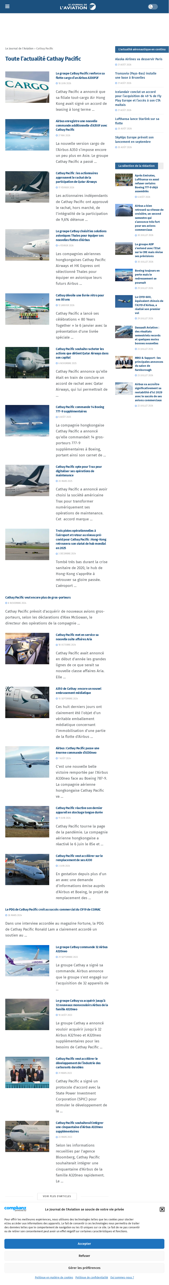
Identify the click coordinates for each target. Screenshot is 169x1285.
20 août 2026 (124, 128)
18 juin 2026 (64, 83)
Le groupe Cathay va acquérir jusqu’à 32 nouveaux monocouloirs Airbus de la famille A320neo (82, 1005)
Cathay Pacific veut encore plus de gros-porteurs (38, 597)
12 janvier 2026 (66, 305)
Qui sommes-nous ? (122, 1277)
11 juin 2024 (64, 818)
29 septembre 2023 (68, 957)
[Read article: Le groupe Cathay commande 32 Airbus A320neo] (27, 960)
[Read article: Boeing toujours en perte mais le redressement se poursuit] (124, 275)
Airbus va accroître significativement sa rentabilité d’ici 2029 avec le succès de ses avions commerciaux (148, 392)
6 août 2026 (143, 197)
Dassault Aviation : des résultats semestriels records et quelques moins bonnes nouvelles (147, 335)
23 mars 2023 (65, 1137)
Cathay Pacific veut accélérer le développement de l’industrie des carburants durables (78, 1063)
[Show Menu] (7, 6)
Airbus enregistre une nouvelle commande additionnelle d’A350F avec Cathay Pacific (81, 125)
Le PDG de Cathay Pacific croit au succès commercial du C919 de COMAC (53, 909)
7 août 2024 (64, 758)
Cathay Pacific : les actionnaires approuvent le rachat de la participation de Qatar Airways (77, 177)
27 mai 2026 (64, 135)
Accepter (84, 1244)
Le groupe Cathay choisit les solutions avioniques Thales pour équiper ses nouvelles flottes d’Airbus (81, 235)
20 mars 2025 (65, 481)
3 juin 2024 (64, 866)
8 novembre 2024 (16, 603)
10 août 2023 (65, 1015)
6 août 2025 (64, 417)
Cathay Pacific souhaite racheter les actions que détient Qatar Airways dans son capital (82, 353)
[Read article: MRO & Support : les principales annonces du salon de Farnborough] (124, 362)
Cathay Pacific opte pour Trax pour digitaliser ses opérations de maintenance (79, 471)
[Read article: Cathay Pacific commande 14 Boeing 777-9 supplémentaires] (27, 420)
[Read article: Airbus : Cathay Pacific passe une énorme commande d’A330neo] (27, 762)
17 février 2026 (66, 187)
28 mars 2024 (14, 915)
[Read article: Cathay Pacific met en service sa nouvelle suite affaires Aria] (27, 648)
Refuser (84, 1256)
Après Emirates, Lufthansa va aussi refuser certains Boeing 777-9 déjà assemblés (147, 183)
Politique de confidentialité (91, 1277)
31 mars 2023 (65, 1073)
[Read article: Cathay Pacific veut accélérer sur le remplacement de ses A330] (27, 869)
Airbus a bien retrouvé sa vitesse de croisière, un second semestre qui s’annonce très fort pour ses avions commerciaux (149, 217)
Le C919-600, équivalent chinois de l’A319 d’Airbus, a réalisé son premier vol (149, 305)
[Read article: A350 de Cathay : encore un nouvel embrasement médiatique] (27, 702)
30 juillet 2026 (145, 235)
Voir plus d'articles (57, 1196)
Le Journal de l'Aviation (19, 48)
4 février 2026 (65, 245)
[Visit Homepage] (78, 6)
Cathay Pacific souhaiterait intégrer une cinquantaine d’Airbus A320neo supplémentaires (80, 1127)
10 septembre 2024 (68, 698)
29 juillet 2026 (145, 288)
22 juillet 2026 (145, 406)
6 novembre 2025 (67, 363)
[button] (162, 1209)
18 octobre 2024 (67, 645)
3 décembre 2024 (67, 553)
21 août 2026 (124, 65)
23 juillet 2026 (145, 349)
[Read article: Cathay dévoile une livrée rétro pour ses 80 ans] (27, 309)
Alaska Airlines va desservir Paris (138, 59)
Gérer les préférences (84, 1268)
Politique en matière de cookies (54, 1277)
